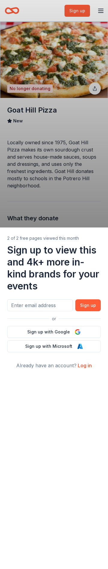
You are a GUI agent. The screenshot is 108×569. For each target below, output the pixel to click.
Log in (85, 365)
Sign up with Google (48, 331)
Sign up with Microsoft (48, 346)
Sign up (88, 305)
